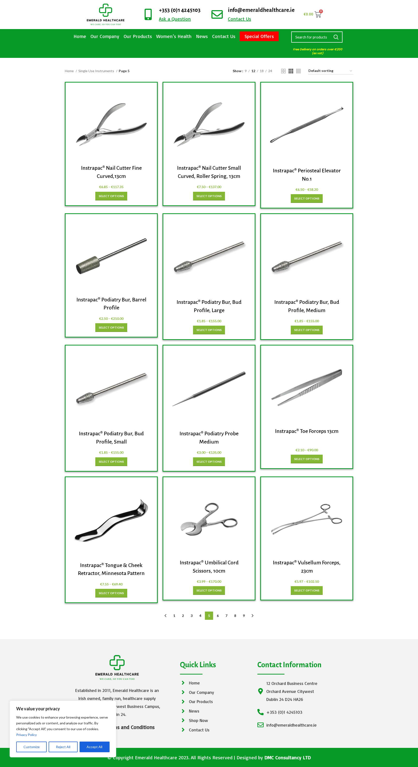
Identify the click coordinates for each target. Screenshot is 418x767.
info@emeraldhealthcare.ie (261, 10)
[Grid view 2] (283, 71)
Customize (31, 747)
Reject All (63, 747)
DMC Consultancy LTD (287, 757)
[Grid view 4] (298, 71)
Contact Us (223, 36)
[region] (63, 729)
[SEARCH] (336, 37)
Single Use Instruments (96, 71)
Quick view (146, 95)
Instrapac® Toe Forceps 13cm (306, 431)
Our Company (104, 36)
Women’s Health (174, 36)
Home (80, 36)
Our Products (138, 36)
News (202, 36)
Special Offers (259, 36)
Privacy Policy (26, 735)
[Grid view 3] (291, 71)
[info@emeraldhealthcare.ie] (217, 14)
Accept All (94, 747)
